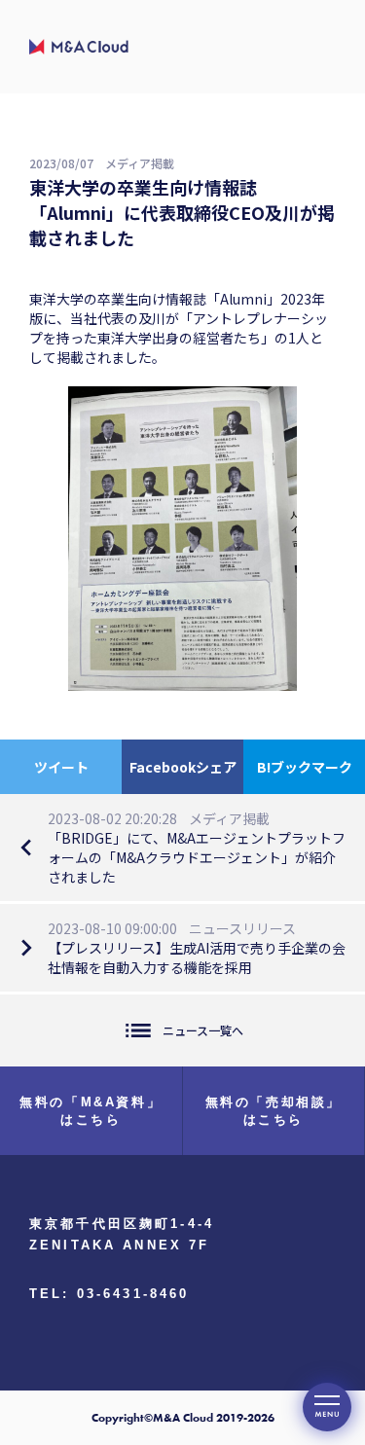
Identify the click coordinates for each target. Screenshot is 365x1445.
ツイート (61, 767)
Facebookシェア (183, 767)
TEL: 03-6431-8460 (109, 1293)
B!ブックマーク (304, 767)
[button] (327, 1407)
